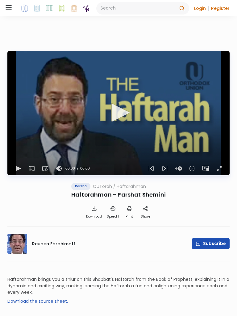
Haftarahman (131, 186)
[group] (58, 168)
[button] (200, 8)
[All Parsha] (62, 8)
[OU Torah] (25, 8)
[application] (118, 113)
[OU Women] (86, 8)
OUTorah (102, 186)
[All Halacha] (49, 8)
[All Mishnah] (37, 8)
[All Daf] (74, 8)
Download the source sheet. (37, 301)
